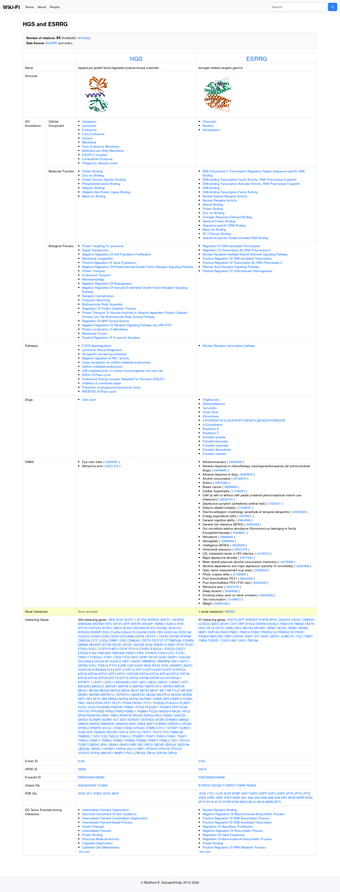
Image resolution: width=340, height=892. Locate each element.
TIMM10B (176, 732)
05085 (82, 769)
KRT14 (130, 669)
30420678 (246, 474)
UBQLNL (84, 748)
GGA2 (162, 657)
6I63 (257, 797)
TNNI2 (202, 640)
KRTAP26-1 (174, 678)
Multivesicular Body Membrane (103, 150)
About (41, 7)
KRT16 (150, 669)
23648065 (220, 470)
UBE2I (148, 744)
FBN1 (140, 653)
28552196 (221, 603)
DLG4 (148, 644)
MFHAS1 (260, 628)
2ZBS (211, 797)
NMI (104, 698)
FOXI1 (108, 657)
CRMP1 (113, 640)
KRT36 (164, 673)
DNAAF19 (160, 644)
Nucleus (208, 125)
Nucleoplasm (211, 129)
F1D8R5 (228, 785)
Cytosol (87, 138)
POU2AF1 (152, 707)
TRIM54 (129, 740)
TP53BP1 (138, 736)
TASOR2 (112, 732)
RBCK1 (177, 711)
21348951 (238, 491)
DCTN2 (106, 644)
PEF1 (107, 703)
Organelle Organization (97, 843)
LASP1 (97, 682)
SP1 (257, 636)
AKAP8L (178, 619)
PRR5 (119, 711)
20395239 (260, 570)
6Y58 (235, 801)
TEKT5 (157, 732)
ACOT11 (130, 619)
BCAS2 (128, 628)
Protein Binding (92, 171)
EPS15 (133, 648)
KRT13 (119, 669)
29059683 (230, 487)
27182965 (239, 574)
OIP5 (165, 698)
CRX (123, 640)
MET (163, 690)
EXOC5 (170, 648)
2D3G (82, 793)
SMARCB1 (108, 723)
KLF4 (110, 669)
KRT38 (184, 673)
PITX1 (147, 703)
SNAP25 (122, 723)
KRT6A (103, 678)
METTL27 (173, 690)
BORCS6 (84, 632)
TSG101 (184, 740)
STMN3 (151, 728)
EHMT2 (113, 648)
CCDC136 (170, 632)
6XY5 (202, 801)
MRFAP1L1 (108, 694)
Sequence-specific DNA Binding (224, 225)
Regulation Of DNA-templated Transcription (231, 246)
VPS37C (176, 748)
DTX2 (180, 644)
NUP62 (134, 698)
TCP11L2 (135, 732)
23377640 (246, 557)
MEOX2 (248, 628)
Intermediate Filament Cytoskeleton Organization (115, 818)
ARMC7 (160, 624)
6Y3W (227, 801)
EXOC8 (83, 653)
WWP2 (119, 753)
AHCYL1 (166, 619)
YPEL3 (129, 753)
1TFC (210, 793)
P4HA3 (187, 698)
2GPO (254, 793)
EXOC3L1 (157, 648)
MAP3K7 (139, 686)
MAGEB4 (84, 686)
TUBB (82, 744)
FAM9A (299, 624)
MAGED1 (98, 686)
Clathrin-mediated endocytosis (102, 366)
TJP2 (96, 736)
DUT (234, 624)
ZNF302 (140, 753)
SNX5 (141, 723)
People (55, 7)
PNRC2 (245, 632)
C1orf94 (115, 632)
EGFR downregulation (96, 345)
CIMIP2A (84, 640)
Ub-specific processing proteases (104, 354)
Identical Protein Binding (219, 221)
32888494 (226, 537)
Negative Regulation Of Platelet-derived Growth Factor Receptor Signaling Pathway (137, 266)
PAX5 (90, 703)
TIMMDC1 (85, 736)
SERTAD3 (147, 719)
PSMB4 (142, 711)
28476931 (245, 516)
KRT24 (180, 669)
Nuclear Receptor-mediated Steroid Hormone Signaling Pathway (245, 254)
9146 (81, 761)
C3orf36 (141, 632)
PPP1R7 (84, 711)
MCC (238, 628)
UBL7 (234, 640)
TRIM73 (152, 740)
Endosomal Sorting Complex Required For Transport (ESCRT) (123, 379)
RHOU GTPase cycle (96, 375)
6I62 (250, 797)
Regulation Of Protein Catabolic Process (109, 308)
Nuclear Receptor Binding (220, 810)
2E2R (227, 793)
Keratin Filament (93, 826)
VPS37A (151, 748)
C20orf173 (128, 632)
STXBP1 (173, 728)
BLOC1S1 (175, 628)
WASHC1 (107, 753)
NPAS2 (113, 698)
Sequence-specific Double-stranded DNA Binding (235, 238)
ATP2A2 (95, 628)
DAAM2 (83, 644)
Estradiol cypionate (215, 445)
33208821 (239, 532)
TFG (166, 732)
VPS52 (95, 753)
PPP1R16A (179, 707)
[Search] (332, 7)
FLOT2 (180, 653)
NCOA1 (282, 628)
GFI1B (152, 657)
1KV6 (202, 793)
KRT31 (121, 673)
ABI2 (111, 619)
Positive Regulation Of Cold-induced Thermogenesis (237, 271)
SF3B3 (159, 719)
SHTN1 (239, 636)
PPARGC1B (286, 632)
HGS (136, 58)
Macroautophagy (93, 279)
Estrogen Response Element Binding (227, 217)
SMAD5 (94, 723)
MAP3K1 (111, 686)
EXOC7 (180, 648)
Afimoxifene (211, 416)
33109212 (263, 553)
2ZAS (202, 797)
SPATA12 (174, 723)
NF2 (89, 698)
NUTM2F (146, 698)
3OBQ (97, 793)
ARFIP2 (136, 624)
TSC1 (174, 740)
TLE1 (299, 636)
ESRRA (261, 624)
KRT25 (82, 673)
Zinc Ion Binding (93, 175)
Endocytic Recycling (96, 300)
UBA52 (113, 744)
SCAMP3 (95, 719)
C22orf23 (284, 619)
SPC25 (186, 723)
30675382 (221, 482)
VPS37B (164, 748)
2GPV (281, 793)
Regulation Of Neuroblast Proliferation (228, 826)
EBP (241, 624)
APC (109, 624)
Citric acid (89, 399)
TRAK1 (171, 736)
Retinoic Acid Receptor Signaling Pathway (231, 266)
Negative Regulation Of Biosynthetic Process (233, 830)
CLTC (94, 640)
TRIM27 (118, 740)
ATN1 (180, 624)
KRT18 (160, 669)
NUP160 (213, 632)
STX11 (161, 728)
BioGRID (51, 43)
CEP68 (174, 636)
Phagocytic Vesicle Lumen (100, 163)
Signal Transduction (95, 250)
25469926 (231, 591)
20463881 (111, 462)
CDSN (114, 636)
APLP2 (118, 624)
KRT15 (140, 669)
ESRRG (256, 58)
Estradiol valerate (214, 453)
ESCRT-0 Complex (94, 154)
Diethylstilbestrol (214, 403)
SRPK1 (275, 636)
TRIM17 (95, 740)
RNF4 (115, 715)
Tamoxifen (209, 408)
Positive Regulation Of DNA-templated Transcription (237, 258)
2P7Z (306, 793)
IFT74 (113, 665)
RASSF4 (165, 711)
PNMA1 (129, 707)
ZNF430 (161, 753)
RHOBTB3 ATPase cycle (99, 391)
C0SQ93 (216, 785)
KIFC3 (219, 628)
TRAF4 (161, 736)
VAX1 (243, 640)
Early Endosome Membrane (100, 146)
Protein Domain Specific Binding (103, 179)
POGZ (140, 707)
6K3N (291, 797)
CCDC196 (184, 632)
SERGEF (133, 719)
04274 (202, 769)
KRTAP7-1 (85, 682)
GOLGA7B (101, 661)
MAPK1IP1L (154, 686)
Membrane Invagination (97, 258)
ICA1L (93, 665)
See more (84, 851)
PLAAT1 (185, 703)
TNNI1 (308, 636)
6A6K (236, 797)
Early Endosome (93, 134)
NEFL (82, 698)
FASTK (310, 624)
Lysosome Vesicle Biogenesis (102, 350)
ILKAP (138, 665)
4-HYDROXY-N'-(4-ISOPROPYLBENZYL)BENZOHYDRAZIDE (244, 420)
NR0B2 (303, 628)
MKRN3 (94, 694)
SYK (90, 732)
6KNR (300, 797)
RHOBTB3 (94, 715)
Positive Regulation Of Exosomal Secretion (111, 337)
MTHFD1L (123, 694)
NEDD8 (187, 694)
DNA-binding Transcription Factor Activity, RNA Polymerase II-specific (250, 179)
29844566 (244, 520)
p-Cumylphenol (213, 424)
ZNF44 (172, 753)
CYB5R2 (188, 640)
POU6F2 (165, 707)
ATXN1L (107, 628)
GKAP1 (172, 657)
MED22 (94, 690)
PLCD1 (82, 707)
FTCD (126, 657)
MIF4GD (186, 690)
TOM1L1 (125, 736)
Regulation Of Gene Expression (224, 835)
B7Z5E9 (203, 785)
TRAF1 (150, 736)
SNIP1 (249, 636)
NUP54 (123, 698)
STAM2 (128, 728)
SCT (116, 719)
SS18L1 (107, 728)
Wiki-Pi (11, 7)
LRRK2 (229, 628)
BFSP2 (151, 628)
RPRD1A (126, 715)
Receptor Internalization (98, 296)
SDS (123, 719)
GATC (135, 657)
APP (127, 624)
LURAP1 (174, 682)
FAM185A (118, 653)
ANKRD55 (85, 624)
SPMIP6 (95, 728)
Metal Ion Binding (93, 196)
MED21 (83, 690)
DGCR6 (139, 644)
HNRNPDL (149, 661)
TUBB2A (93, 744)
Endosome (89, 129)
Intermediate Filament (96, 830)
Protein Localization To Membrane (105, 329)
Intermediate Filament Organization (105, 810)
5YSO (228, 797)
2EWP (236, 793)
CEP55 (139, 636)
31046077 (234, 599)
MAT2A (180, 686)
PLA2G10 (172, 703)
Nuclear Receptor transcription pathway (229, 345)
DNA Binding (211, 188)
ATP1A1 (83, 628)
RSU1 (158, 715)
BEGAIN (139, 628)
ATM (265, 619)
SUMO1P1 (288, 636)
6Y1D (218, 801)
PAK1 (82, 703)
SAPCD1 (180, 715)
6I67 (284, 797)
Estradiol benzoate (215, 441)
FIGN (161, 653)
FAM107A (286, 624)
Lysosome (89, 125)
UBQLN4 (183, 744)
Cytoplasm (89, 121)
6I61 (244, 797)
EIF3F (123, 648)
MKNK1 (83, 694)
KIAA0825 (99, 669)
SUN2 (82, 732)
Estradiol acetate (214, 437)
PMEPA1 (117, 707)
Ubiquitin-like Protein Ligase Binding (106, 192)
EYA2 (92, 653)
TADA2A (99, 732)
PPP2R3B (97, 711)
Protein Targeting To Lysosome (103, 246)
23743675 (239, 478)
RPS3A (137, 715)
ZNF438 (252, 640)
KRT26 (92, 673)
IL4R (130, 665)
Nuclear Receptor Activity (220, 200)
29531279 (240, 549)
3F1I (90, 793)
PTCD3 (153, 711)
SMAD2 (183, 719)
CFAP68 (185, 636)
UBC (140, 744)
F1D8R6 (239, 785)
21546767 (244, 507)
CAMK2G (308, 619)
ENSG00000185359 (91, 777)
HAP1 (126, 661)
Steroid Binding (213, 204)
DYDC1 (190, 644)
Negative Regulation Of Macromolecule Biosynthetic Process (243, 814)
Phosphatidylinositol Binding (101, 183)
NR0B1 (293, 628)
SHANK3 (171, 719)
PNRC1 (234, 632)
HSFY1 (184, 661)
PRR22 (109, 711)
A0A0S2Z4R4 (87, 785)
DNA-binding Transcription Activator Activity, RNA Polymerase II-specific (251, 183)
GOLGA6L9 (85, 661)
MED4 (125, 690)
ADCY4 (232, 619)
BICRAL (162, 628)
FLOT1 (170, 653)
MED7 (135, 690)
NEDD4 (176, 694)
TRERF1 (213, 640)
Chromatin (209, 121)
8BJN (260, 801)
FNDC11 (83, 657)
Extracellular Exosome (97, 159)
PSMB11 (130, 711)
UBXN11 (96, 748)
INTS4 (156, 665)
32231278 (111, 466)
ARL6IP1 (148, 624)
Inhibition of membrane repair (101, 383)
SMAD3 (83, 723)
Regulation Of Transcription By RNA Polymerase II (236, 250)
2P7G (298, 793)
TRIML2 (164, 740)
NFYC (97, 698)
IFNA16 (103, 665)
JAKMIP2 (175, 665)
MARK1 (230, 611)
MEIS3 (144, 690)
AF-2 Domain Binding (217, 233)
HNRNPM (163, 661)
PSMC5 (203, 636)
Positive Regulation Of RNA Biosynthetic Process (236, 818)
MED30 (116, 690)
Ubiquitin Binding (93, 188)
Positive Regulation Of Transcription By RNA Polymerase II (242, 262)
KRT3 (112, 673)
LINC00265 (121, 682)
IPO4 (164, 665)
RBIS (213, 636)
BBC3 (118, 628)
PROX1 (300, 632)
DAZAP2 (95, 644)
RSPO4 (148, 715)
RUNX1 (168, 715)
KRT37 (174, 673)
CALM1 (296, 619)
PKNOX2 (159, 703)
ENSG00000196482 (211, 777)
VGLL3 (131, 748)
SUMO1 (185, 728)
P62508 (251, 785)
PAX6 (99, 703)
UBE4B (159, 744)
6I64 (264, 797)
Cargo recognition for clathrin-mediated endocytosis (116, 362)
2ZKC (219, 797)
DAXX (215, 624)
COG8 (103, 640)
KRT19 (170, 669)
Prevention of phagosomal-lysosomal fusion (111, 387)
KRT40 (92, 678)
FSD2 (117, 657)
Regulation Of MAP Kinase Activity (105, 321)
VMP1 (140, 748)
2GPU (272, 793)
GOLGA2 (185, 657)
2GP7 (245, 793)
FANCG (131, 653)
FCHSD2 (151, 653)
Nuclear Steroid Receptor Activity (225, 196)
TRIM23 (106, 740)
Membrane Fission (94, 333)
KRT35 (154, 673)
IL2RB (122, 665)
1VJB (219, 793)
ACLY (120, 619)
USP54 (121, 748)
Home (29, 7)
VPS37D (84, 753)
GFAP (143, 657)
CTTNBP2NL (173, 640)
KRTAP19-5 (157, 678)
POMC (255, 632)
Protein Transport (93, 271)
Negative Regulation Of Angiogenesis (107, 283)
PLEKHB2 (103, 707)
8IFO (277, 801)
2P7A (290, 793)
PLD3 (92, 707)
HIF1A (210, 628)
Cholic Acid (210, 412)
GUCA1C (115, 661)
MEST (154, 690)
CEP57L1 (151, 636)
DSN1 (172, 644)
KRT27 (103, 673)
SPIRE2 (83, 728)
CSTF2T (157, 640)
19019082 (83, 38)
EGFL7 (93, 648)
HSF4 (175, 661)
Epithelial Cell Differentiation (101, 847)
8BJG (252, 801)
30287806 (302, 566)
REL (221, 636)
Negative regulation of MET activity (105, 358)
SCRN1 (107, 719)
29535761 (226, 499)
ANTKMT (99, 624)
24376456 (286, 561)
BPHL (273, 619)
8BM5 (269, 801)
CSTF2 (146, 640)
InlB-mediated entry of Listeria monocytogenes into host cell (122, 370)
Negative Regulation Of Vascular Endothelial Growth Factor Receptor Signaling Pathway (134, 289)
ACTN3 (141, 619)
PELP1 (117, 703)
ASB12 (171, 624)
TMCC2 (113, 736)
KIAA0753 (85, 669)
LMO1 (143, 682)
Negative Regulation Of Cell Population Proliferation (116, 254)
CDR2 (105, 636)
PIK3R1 (137, 703)
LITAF (134, 682)
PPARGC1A (268, 632)
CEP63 (163, 636)
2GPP (263, 793)
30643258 (235, 462)
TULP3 (225, 640)
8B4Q (243, 801)
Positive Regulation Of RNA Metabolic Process (234, 847)
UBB (133, 744)
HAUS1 (136, 661)
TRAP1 (182, 736)
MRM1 (271, 628)
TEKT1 (146, 732)
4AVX (115, 793)
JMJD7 (187, 665)
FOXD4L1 (96, 657)
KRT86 (144, 678)
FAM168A (104, 653)
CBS (160, 632)
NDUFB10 (163, 694)
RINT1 (106, 715)
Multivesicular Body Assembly (102, 304)
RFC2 (186, 711)
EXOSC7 (273, 624)
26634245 (246, 578)
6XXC (309, 797)
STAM (118, 728)
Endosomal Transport (96, 275)
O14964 (102, 785)
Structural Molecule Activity (100, 839)
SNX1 (132, 723)
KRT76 (123, 678)
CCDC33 (84, 636)
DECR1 (117, 644)
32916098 (299, 512)
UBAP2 (124, 744)
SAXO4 (83, 719)
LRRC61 (162, 682)
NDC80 (151, 694)
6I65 (271, 797)
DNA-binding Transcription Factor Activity (230, 192)
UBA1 (104, 744)
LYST (184, 682)
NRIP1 (202, 632)
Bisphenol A (211, 428)
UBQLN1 (170, 744)
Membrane (89, 142)
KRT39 (82, 678)
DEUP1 (128, 644)
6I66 (277, 797)
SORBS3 (161, 723)
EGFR (103, 648)
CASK (152, 632)
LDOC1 (108, 682)
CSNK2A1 (134, 640)
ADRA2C (153, 619)
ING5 (147, 665)
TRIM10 (83, 740)
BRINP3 (96, 632)
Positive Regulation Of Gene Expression (109, 262)
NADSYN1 (138, 694)
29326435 (238, 545)
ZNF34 (150, 753)
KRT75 (113, 678)
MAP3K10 (125, 686)
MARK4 (168, 686)
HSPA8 (83, 665)
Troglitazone (211, 399)
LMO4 (152, 682)
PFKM (127, 703)
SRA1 (265, 636)
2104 (201, 761)
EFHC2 (83, 648)
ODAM (157, 698)
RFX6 (82, 715)
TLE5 (104, 736)
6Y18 (210, 801)
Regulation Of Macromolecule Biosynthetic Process (237, 839)
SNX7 (150, 723)
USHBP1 (109, 748)
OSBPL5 (176, 698)
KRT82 (134, 678)
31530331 (274, 503)
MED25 (105, 690)
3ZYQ (107, 793)
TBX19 (123, 732)
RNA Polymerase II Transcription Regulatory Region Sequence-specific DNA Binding (254, 173)
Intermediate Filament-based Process (107, 822)
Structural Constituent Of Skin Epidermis (109, 814)
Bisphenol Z (211, 433)
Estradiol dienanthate (217, 449)
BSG (106, 632)
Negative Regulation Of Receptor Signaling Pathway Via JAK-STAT (127, 325)
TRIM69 (141, 740)
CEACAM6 (126, 636)
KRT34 (144, 673)
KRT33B (133, 673)
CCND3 (95, 636)
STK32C (139, 728)
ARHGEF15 (253, 619)
